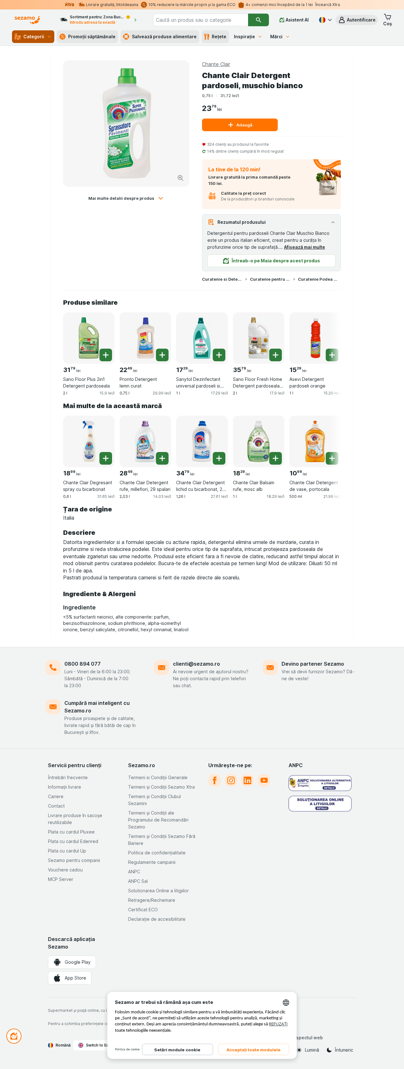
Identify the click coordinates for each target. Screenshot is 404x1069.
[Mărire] (180, 178)
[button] (357, 20)
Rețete (219, 36)
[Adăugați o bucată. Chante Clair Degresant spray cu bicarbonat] (105, 458)
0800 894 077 (82, 664)
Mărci (276, 36)
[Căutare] (258, 20)
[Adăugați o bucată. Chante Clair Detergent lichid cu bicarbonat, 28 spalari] (219, 458)
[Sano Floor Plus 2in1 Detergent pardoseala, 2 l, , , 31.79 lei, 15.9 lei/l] (89, 338)
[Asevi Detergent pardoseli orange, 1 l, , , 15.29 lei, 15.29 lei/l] (315, 338)
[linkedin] (247, 780)
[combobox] (200, 20)
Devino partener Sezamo (313, 664)
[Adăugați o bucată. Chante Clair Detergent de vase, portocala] (332, 458)
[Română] (325, 20)
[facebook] (214, 780)
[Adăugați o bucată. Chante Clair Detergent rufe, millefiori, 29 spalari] (162, 458)
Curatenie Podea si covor (318, 279)
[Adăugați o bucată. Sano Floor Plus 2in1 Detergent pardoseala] (105, 355)
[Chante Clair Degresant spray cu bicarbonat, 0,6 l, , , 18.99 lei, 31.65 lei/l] (89, 441)
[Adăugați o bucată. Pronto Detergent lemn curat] (162, 355)
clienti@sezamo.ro (196, 664)
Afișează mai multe (304, 247)
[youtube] (264, 780)
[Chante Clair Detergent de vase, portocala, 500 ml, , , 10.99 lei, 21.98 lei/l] (315, 441)
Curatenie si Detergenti (222, 279)
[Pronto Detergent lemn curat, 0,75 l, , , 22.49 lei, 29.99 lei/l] (145, 338)
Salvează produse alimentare (164, 36)
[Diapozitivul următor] (328, 335)
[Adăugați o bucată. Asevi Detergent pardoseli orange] (332, 355)
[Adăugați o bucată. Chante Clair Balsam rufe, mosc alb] (275, 458)
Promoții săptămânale (92, 36)
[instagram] (231, 780)
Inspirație (244, 36)
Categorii (33, 36)
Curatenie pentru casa (270, 279)
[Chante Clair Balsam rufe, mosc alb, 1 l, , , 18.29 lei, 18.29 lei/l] (258, 441)
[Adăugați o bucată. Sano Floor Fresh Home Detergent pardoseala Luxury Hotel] (275, 355)
